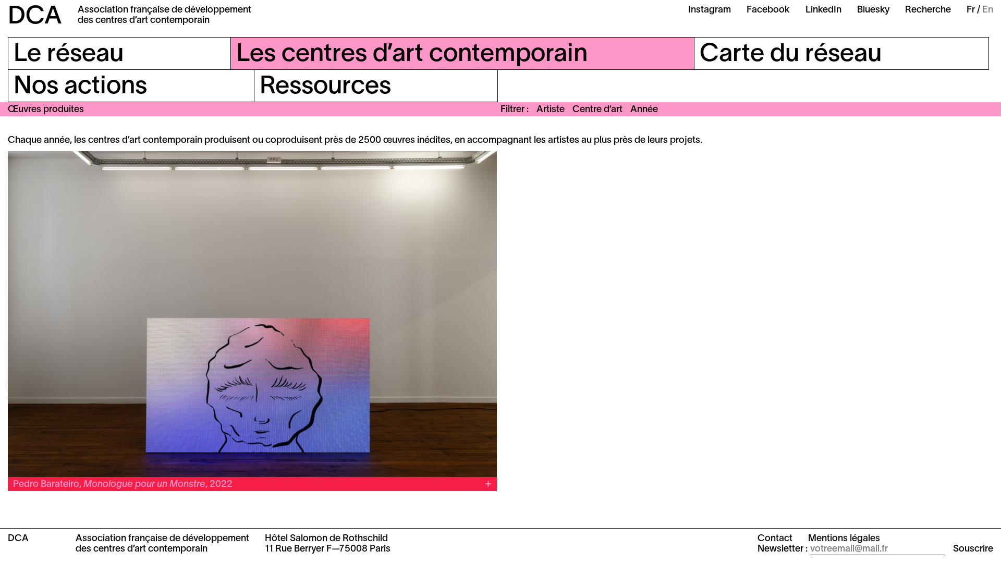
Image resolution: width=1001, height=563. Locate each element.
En (987, 10)
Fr (971, 10)
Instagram (709, 10)
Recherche (928, 10)
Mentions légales (844, 538)
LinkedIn (823, 10)
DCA (35, 17)
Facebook (768, 10)
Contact (775, 538)
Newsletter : (783, 549)
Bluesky (873, 10)
